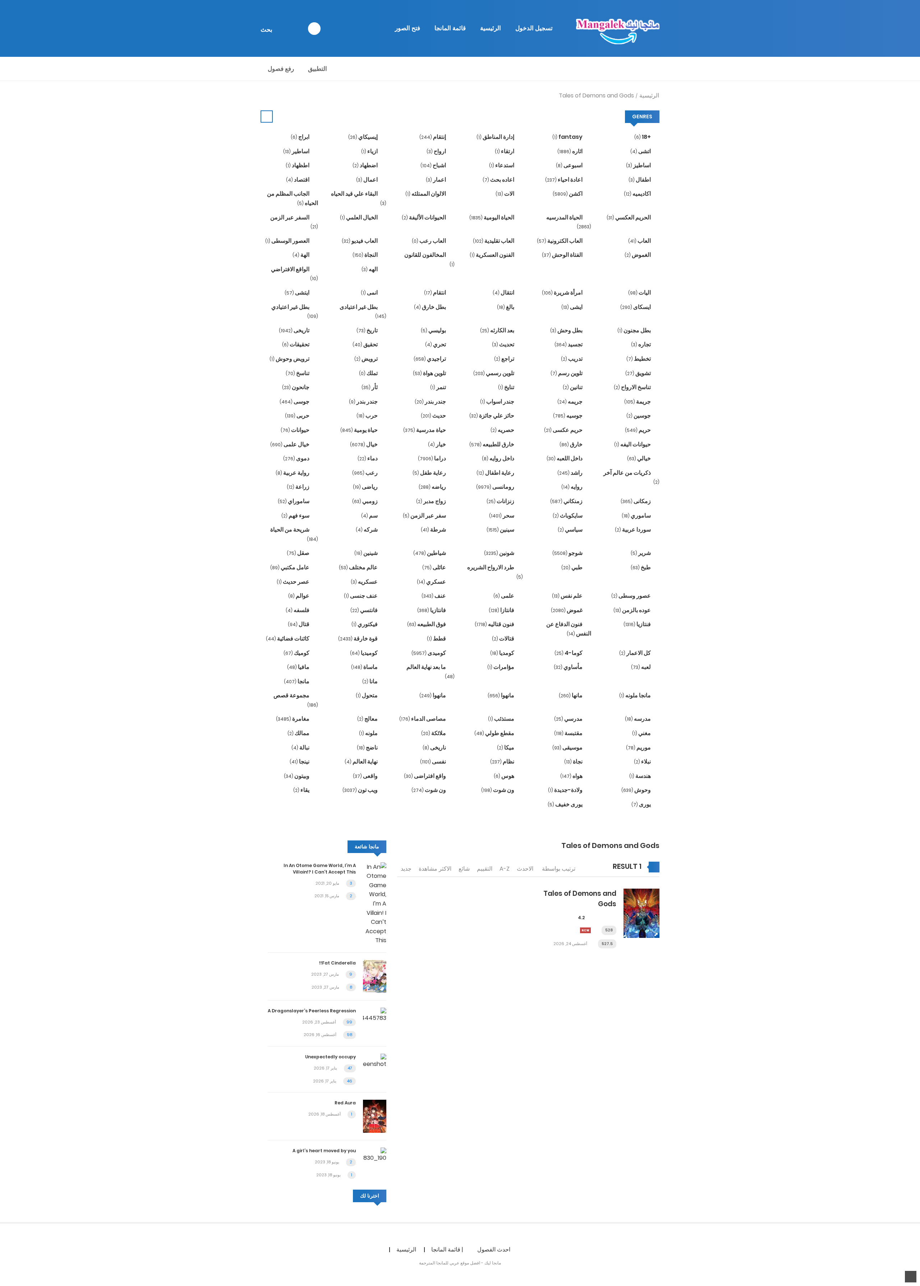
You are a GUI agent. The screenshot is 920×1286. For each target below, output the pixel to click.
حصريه (503, 430)
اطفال (640, 179)
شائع (464, 869)
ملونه (369, 733)
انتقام (435, 292)
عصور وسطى (631, 596)
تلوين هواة (430, 373)
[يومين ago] (585, 930)
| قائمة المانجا (447, 1249)
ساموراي (294, 501)
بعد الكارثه (497, 330)
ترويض (366, 359)
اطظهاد (298, 165)
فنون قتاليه (495, 624)
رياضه (433, 487)
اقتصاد (298, 179)
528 (609, 930)
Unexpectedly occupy (330, 1057)
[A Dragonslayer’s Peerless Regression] (374, 1015)
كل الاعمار (635, 653)
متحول (367, 695)
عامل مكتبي (290, 567)
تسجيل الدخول (534, 28)
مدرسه (638, 719)
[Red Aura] (374, 1116)
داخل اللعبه (565, 458)
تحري (436, 344)
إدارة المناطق (496, 137)
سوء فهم (295, 515)
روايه (572, 487)
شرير (641, 553)
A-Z (505, 869)
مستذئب (501, 719)
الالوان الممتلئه (426, 194)
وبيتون (297, 776)
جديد (406, 869)
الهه (370, 269)
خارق (572, 444)
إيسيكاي (363, 137)
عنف (434, 596)
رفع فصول (281, 68)
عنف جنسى (361, 596)
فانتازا (502, 610)
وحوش (636, 790)
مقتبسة (569, 733)
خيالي (639, 458)
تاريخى (294, 330)
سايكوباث (568, 515)
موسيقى (568, 747)
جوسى (295, 401)
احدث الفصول (493, 1249)
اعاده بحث (499, 179)
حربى (297, 415)
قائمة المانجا (450, 28)
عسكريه (365, 582)
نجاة (574, 761)
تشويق (638, 373)
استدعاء (502, 165)
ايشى (572, 307)
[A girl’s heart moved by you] (374, 1154)
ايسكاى (636, 307)
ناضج (368, 747)
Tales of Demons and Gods (596, 95)
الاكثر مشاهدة (435, 869)
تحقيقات (296, 344)
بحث (266, 29)
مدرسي (569, 719)
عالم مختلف (359, 567)
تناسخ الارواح (633, 387)
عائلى (434, 567)
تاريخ (367, 330)
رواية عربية (293, 473)
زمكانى (636, 501)
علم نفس (568, 596)
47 (350, 1068)
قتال (299, 624)
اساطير (296, 151)
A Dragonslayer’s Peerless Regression (312, 1011)
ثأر (370, 387)
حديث (434, 415)
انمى (370, 292)
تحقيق (366, 344)
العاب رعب (429, 241)
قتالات (503, 638)
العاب (640, 241)
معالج (368, 719)
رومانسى (495, 487)
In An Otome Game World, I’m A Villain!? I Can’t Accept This (320, 868)
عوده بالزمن (632, 610)
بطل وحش (567, 330)
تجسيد (569, 344)
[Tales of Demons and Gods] (641, 913)
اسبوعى (570, 165)
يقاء (301, 790)
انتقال (504, 292)
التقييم (484, 869)
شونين (499, 553)
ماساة (365, 667)
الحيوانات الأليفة (424, 217)
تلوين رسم (567, 373)
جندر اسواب (497, 401)
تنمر (438, 387)
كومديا (502, 653)
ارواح (437, 151)
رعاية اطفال (496, 473)
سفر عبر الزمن (425, 515)
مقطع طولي (494, 733)
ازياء (370, 151)
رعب (365, 473)
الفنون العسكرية (492, 255)
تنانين (573, 387)
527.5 (607, 944)
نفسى (433, 761)
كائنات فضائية (288, 638)
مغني (642, 733)
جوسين (639, 415)
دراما (432, 458)
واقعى (366, 776)
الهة (301, 255)
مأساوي (569, 667)
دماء (368, 458)
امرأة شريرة (563, 292)
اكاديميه (638, 194)
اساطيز (639, 165)
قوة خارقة (358, 638)
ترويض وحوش (290, 359)
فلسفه (298, 610)
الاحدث (525, 869)
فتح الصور (407, 28)
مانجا (297, 681)
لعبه (641, 667)
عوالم (299, 596)
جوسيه (568, 415)
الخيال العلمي (359, 217)
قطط (437, 638)
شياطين (430, 553)
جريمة (638, 401)
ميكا (506, 747)
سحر (502, 515)
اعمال (367, 179)
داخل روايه (498, 458)
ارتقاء (505, 151)
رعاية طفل (430, 473)
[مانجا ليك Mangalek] (617, 28)
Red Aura (345, 1103)
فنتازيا (638, 624)
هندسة (640, 776)
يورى (641, 804)
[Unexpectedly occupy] (374, 1061)
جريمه (570, 401)
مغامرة (293, 719)
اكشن (568, 194)
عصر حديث (293, 582)
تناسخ (298, 373)
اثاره (570, 151)
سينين (501, 529)
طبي (572, 567)
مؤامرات (501, 667)
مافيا (298, 667)
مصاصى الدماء (423, 719)
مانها (571, 695)
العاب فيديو (360, 241)
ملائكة (434, 733)
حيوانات (295, 430)
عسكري (432, 582)
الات (505, 194)
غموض (567, 610)
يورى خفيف (566, 804)
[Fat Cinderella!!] (374, 976)
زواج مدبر (431, 501)
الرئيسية (490, 28)
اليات (640, 292)
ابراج (300, 137)
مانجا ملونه (635, 695)
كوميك (297, 653)
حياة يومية (359, 430)
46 (349, 1081)
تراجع (504, 359)
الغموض (638, 255)
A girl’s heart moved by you (324, 1151)
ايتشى (297, 292)
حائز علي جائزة (492, 415)
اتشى (641, 151)
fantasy (568, 137)
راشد (570, 473)
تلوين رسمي (494, 373)
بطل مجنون (634, 330)
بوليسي (434, 330)
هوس (504, 776)
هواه (572, 776)
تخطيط (639, 359)
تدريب (572, 359)
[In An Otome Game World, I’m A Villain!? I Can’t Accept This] (374, 903)
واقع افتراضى (425, 776)
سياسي (571, 529)
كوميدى (429, 653)
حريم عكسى (564, 430)
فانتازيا (432, 610)
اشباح (433, 165)
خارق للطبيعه (492, 444)
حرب (367, 415)
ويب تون (360, 790)
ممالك (299, 733)
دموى (296, 458)
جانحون (296, 387)
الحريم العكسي (629, 217)
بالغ (506, 307)
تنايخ (506, 387)
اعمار (436, 179)
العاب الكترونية (560, 241)
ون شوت (498, 790)
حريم (638, 430)
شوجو (568, 553)
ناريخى (435, 747)
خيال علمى (290, 444)
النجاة (366, 255)
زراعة (298, 487)
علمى (504, 596)
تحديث (503, 344)
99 (349, 1022)
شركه (367, 529)
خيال (364, 444)
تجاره (641, 344)
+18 (643, 137)
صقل (298, 553)
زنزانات (501, 501)
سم (370, 515)
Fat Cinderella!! (337, 963)
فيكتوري (365, 624)
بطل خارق (430, 307)
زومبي (365, 501)
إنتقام (433, 137)
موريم (639, 747)
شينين (366, 553)
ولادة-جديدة (566, 790)
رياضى (366, 487)
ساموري (637, 515)
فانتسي (364, 610)
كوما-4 (569, 653)
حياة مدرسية (425, 430)
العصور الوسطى (287, 241)
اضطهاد (366, 165)
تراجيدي (430, 359)
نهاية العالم (362, 761)
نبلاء (643, 761)
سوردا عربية (633, 529)
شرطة (434, 529)
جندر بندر (431, 401)
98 (349, 1035)
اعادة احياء (564, 179)
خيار (437, 444)
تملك (369, 373)
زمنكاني (567, 501)
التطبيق (317, 68)
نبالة (300, 747)
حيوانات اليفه (633, 444)
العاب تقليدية (494, 241)
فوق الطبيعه (427, 624)
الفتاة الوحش (563, 255)
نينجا (300, 761)
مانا (370, 681)
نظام (502, 761)
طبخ (641, 567)
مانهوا (501, 695)
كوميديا (364, 653)
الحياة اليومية (492, 217)
